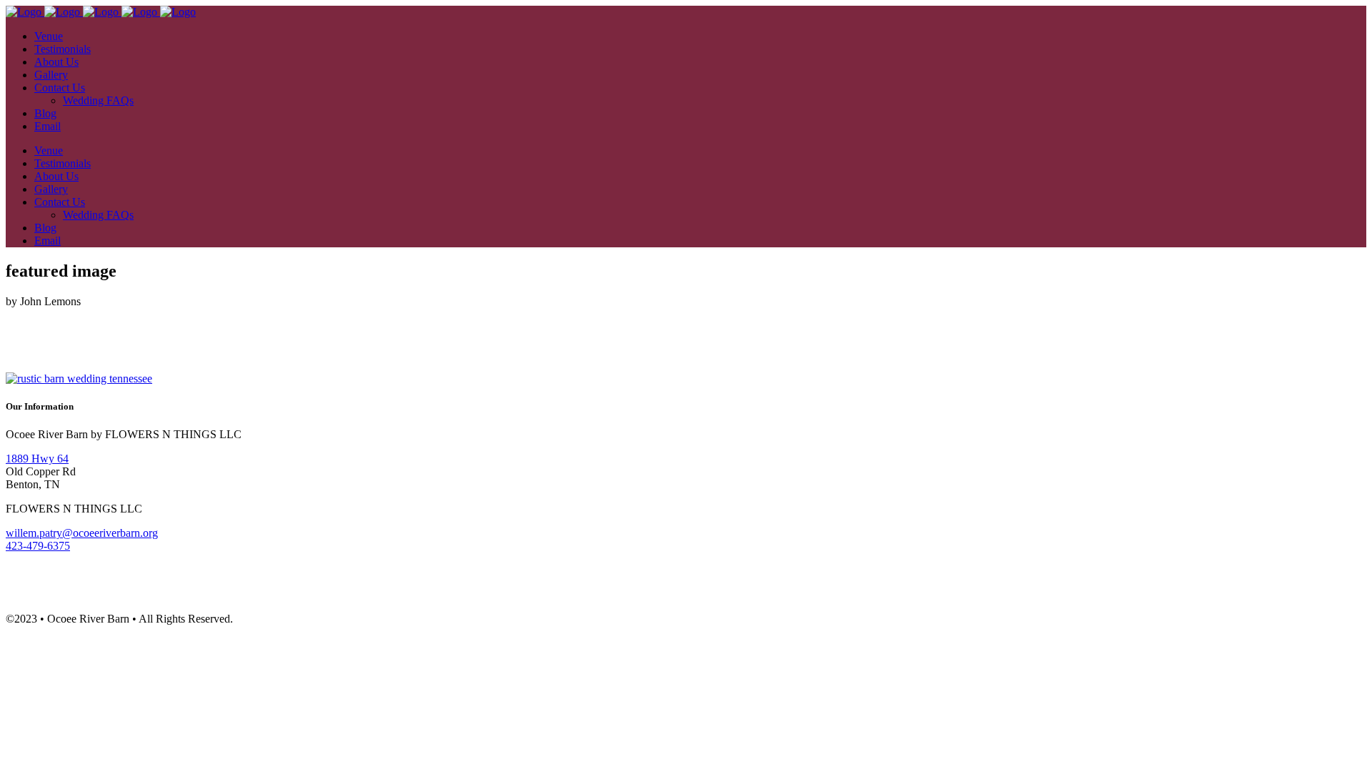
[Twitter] (88, 336)
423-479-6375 (38, 546)
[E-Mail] (209, 336)
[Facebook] (28, 336)
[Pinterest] (149, 336)
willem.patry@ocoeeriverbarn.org (82, 533)
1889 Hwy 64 (37, 458)
